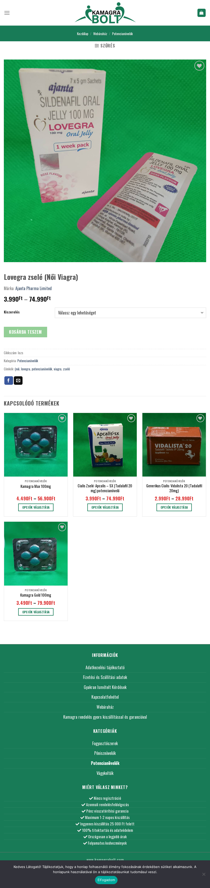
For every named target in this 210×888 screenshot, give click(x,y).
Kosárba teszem (25, 332)
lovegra (25, 369)
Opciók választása (36, 507)
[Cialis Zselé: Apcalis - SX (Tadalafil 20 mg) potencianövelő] (105, 445)
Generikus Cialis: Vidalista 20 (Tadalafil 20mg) (174, 488)
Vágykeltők (105, 773)
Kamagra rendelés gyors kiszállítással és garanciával (105, 717)
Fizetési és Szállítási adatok (105, 677)
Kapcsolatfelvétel (105, 697)
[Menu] (7, 12)
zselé (66, 369)
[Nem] (203, 876)
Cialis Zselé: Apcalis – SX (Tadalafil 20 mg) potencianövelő (105, 488)
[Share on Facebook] (8, 380)
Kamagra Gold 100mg (35, 595)
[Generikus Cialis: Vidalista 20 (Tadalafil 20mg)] (174, 445)
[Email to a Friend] (18, 380)
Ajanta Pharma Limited (33, 288)
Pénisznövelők (105, 753)
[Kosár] (201, 13)
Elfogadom (106, 880)
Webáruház (100, 33)
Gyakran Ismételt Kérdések (105, 687)
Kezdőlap (82, 33)
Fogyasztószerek (105, 743)
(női (17, 369)
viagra (57, 369)
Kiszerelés (12, 312)
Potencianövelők (122, 33)
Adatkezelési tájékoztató (105, 667)
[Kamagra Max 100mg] (36, 445)
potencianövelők (42, 369)
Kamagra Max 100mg (35, 486)
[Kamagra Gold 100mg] (36, 553)
